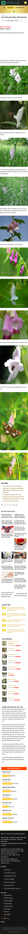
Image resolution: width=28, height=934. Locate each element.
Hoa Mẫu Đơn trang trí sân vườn (12, 494)
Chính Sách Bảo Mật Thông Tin (12, 888)
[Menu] (4, 7)
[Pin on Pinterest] (13, 505)
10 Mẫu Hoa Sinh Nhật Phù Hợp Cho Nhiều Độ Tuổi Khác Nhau (16, 620)
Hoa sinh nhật (12, 927)
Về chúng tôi (7, 869)
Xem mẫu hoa (19, 7)
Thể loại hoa (23, 929)
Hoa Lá (16, 20)
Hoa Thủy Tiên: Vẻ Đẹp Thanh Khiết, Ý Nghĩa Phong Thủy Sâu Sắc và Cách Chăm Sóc (13, 490)
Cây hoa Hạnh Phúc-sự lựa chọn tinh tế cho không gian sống (7, 594)
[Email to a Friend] (11, 505)
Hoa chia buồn (14, 928)
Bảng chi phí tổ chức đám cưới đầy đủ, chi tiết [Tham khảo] (16, 625)
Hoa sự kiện (16, 929)
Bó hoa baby (5, 929)
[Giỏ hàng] (25, 2)
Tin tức (3, 15)
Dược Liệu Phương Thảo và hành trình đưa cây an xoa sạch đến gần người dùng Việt (16, 609)
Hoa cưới (11, 929)
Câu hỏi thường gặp (9, 879)
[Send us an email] (5, 918)
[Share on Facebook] (5, 505)
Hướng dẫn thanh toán (10, 876)
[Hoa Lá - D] (11, 2)
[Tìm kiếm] (14, 11)
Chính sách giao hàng (9, 882)
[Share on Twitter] (8, 505)
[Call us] (8, 918)
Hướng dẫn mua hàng (9, 872)
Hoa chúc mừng (22, 928)
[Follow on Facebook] (2, 918)
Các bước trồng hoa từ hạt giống (12, 486)
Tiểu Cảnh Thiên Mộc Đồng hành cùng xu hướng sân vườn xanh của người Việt (16, 631)
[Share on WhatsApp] (2, 505)
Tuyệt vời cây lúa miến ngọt (11, 501)
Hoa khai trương (20, 927)
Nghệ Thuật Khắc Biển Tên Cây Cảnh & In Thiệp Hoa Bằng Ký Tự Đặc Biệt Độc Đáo (16, 615)
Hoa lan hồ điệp (6, 928)
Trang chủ (5, 927)
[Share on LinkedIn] (16, 505)
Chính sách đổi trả (8, 885)
